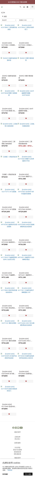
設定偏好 (5, 474)
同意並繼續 (28, 474)
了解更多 (9, 470)
